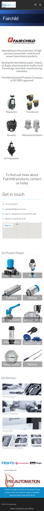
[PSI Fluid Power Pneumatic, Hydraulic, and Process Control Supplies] (9, 5)
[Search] (40, 5)
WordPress (29, 508)
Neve (12, 508)
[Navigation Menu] (35, 5)
